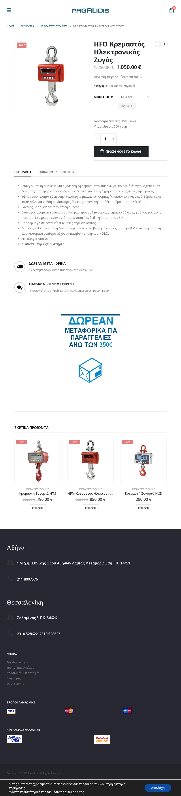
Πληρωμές (14, 678)
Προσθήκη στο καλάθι (124, 151)
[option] (90, 353)
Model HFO (103, 97)
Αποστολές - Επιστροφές (23, 673)
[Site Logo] (90, 10)
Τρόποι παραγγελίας (20, 668)
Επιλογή (37, 508)
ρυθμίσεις (71, 792)
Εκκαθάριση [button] (126, 106)
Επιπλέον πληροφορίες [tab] (57, 172)
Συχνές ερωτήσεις (18, 662)
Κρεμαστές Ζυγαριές (122, 86)
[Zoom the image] (14, 738)
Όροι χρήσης (15, 683)
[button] (10, 10)
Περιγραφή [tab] (22, 172)
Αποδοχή (158, 788)
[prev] (158, 44)
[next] (165, 44)
